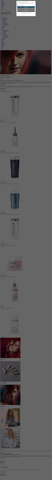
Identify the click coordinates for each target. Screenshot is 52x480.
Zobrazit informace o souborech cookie (26, 12)
